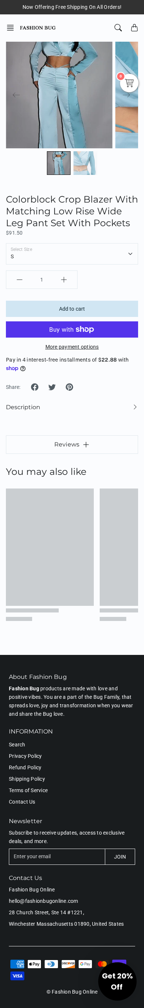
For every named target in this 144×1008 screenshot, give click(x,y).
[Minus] (19, 280)
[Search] (118, 28)
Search (17, 745)
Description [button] (23, 407)
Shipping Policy (27, 779)
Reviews (66, 444)
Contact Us (22, 802)
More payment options (72, 347)
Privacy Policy (25, 756)
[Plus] (64, 280)
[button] (12, 28)
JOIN (120, 857)
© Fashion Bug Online (72, 992)
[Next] (126, 95)
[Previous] (16, 95)
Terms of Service (28, 790)
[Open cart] (134, 28)
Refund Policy (25, 767)
